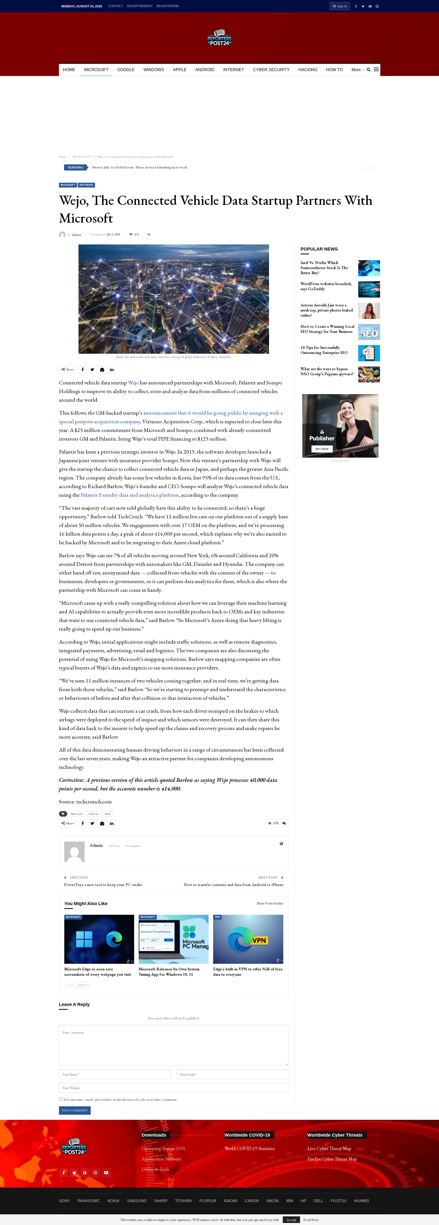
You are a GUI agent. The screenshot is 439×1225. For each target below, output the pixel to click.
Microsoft (77, 813)
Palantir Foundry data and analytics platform (130, 495)
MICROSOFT (96, 70)
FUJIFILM (207, 1201)
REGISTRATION (167, 6)
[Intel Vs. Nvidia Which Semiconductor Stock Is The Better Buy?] (369, 268)
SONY (64, 1201)
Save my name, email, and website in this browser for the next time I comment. (120, 1099)
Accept (291, 1219)
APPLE (179, 70)
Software (86, 185)
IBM (289, 1201)
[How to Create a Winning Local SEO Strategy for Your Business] (369, 332)
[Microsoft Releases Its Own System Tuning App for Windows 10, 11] (174, 939)
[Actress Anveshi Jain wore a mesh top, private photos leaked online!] (369, 311)
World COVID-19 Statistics (250, 1148)
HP (303, 1201)
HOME (69, 70)
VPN (217, 917)
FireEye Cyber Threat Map (332, 1159)
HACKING (308, 70)
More (356, 70)
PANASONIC (88, 1201)
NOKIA (113, 1201)
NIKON (272, 1201)
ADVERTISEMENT (140, 6)
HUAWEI (361, 1201)
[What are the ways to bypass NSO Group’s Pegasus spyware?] (369, 374)
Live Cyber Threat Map (329, 1148)
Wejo (133, 382)
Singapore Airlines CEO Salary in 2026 (120, 167)
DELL (318, 1201)
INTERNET (233, 70)
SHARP (160, 1201)
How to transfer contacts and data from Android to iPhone (234, 884)
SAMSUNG (137, 1201)
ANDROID (204, 70)
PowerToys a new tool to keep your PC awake (103, 884)
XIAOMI (230, 1201)
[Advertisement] (219, 114)
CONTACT (115, 6)
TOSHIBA (183, 1201)
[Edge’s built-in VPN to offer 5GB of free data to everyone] (248, 939)
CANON (252, 1201)
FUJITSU (339, 1201)
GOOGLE (126, 70)
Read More (311, 1219)
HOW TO (334, 70)
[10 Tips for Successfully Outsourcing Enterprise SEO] (369, 353)
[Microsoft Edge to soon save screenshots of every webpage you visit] (99, 939)
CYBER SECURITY (271, 70)
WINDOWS (154, 70)
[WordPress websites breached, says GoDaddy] (369, 289)
